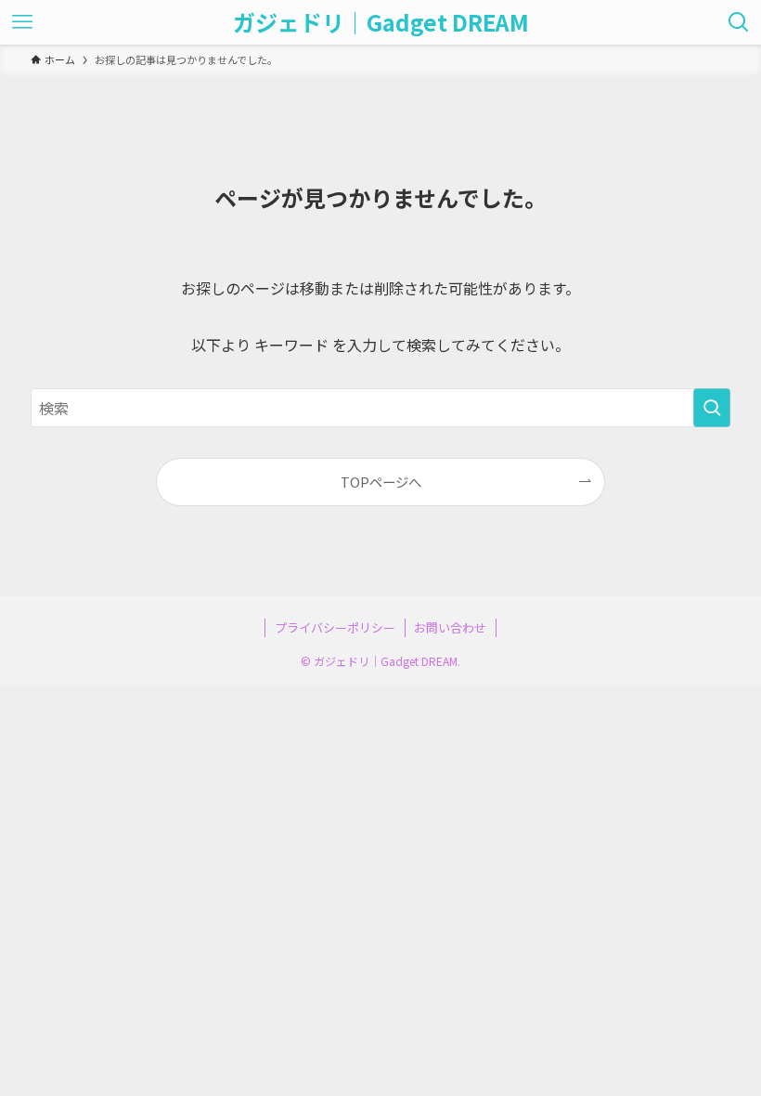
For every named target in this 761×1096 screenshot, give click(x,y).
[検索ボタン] (738, 22)
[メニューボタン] (22, 22)
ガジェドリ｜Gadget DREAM (381, 22)
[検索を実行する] (711, 407)
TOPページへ (381, 481)
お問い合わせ (450, 627)
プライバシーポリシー (335, 627)
